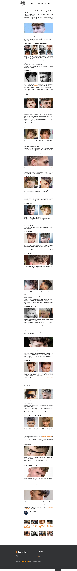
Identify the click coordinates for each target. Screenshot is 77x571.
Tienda (45, 3)
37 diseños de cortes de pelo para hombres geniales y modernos (27, 527)
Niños (35, 3)
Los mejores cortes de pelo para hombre (42, 538)
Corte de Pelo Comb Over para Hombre (50, 526)
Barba (39, 3)
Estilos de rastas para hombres (34, 526)
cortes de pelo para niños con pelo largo (42, 526)
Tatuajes (42, 3)
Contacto (49, 3)
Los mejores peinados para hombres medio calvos (26, 539)
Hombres (32, 3)
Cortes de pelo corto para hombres (49, 538)
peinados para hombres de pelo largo (34, 538)
